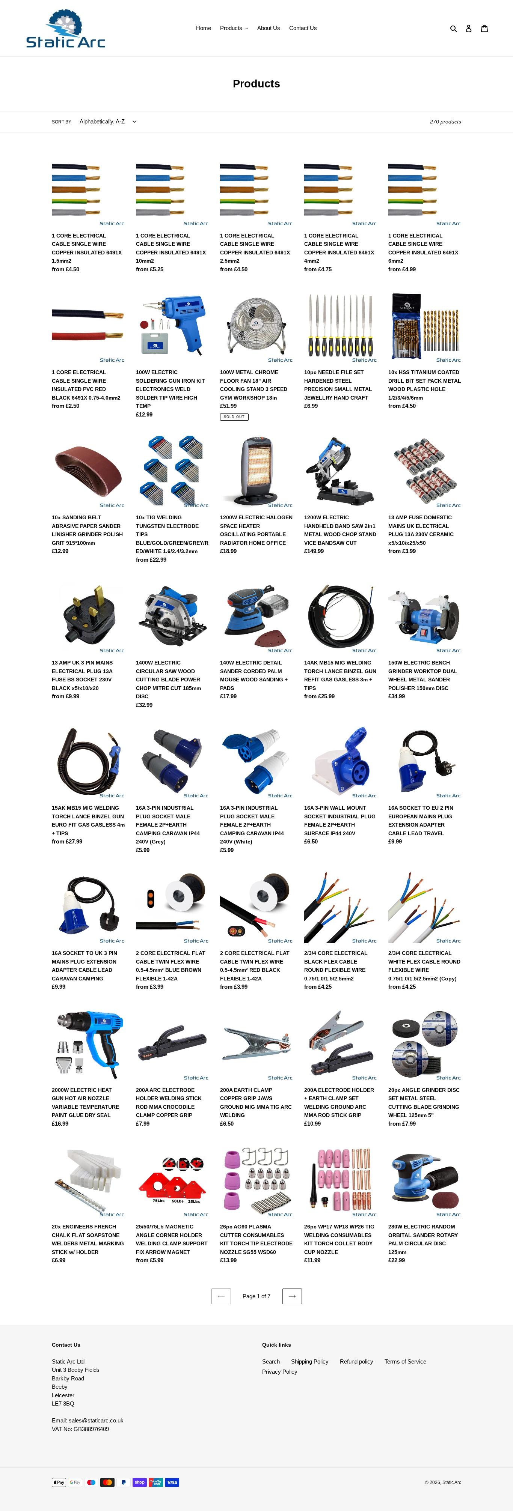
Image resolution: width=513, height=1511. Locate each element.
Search (271, 1361)
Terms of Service (405, 1361)
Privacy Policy (279, 1371)
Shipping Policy (310, 1361)
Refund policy (356, 1361)
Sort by (61, 122)
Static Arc (451, 1482)
